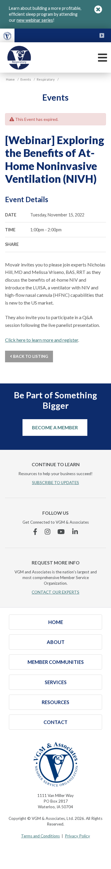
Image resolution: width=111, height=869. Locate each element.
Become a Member (55, 427)
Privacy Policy (77, 836)
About (56, 642)
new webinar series (35, 20)
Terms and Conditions (40, 836)
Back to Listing (30, 356)
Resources (55, 702)
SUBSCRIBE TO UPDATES (55, 482)
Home (55, 622)
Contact (55, 722)
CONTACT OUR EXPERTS (55, 592)
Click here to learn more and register (41, 340)
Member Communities (56, 662)
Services (56, 682)
